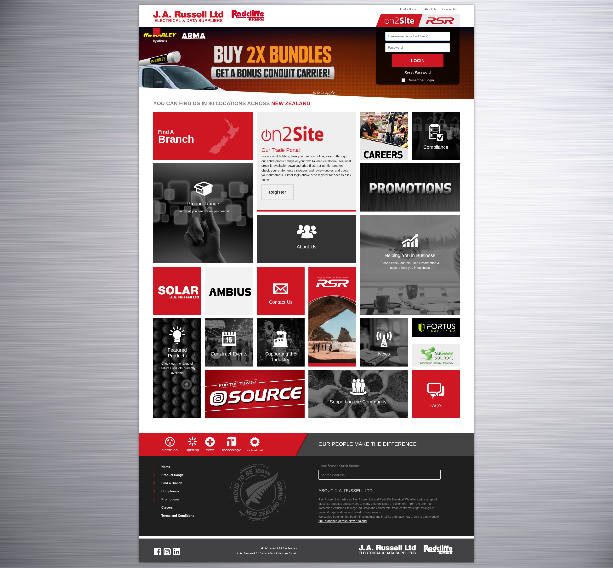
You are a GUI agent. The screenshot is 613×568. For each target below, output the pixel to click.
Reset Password (417, 72)
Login (418, 60)
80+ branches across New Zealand (342, 521)
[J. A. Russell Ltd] (188, 16)
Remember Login (421, 80)
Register (277, 192)
